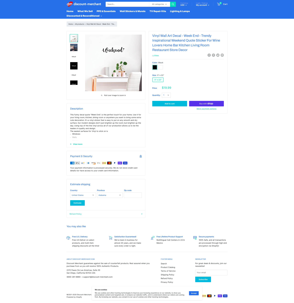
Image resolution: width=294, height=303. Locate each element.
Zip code (127, 190)
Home (70, 24)
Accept (194, 293)
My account (201, 5)
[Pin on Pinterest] (213, 55)
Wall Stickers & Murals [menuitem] (133, 11)
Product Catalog (168, 267)
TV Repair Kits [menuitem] (158, 11)
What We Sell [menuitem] (85, 11)
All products (79, 24)
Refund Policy (76, 214)
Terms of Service (168, 271)
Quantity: (156, 95)
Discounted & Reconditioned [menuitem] (83, 15)
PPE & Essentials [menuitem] (106, 11)
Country (73, 190)
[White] (161, 67)
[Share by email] (222, 55)
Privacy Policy (167, 282)
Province (101, 190)
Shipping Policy (167, 275)
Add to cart (170, 103)
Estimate (77, 203)
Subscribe (203, 279)
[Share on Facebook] (209, 55)
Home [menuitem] (70, 11)
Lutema (155, 56)
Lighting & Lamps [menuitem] (180, 11)
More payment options (206, 109)
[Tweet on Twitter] (217, 55)
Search (164, 263)
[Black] (155, 67)
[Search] (173, 4)
